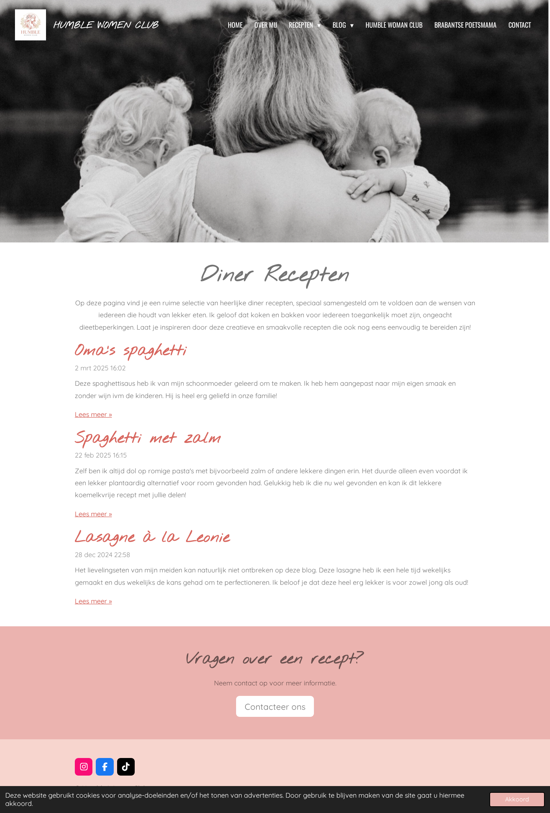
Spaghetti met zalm (148, 438)
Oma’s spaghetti (131, 350)
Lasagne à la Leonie (152, 537)
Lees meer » (93, 414)
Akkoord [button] (517, 799)
